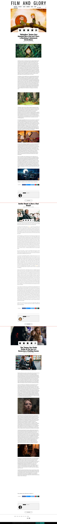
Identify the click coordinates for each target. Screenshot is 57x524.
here (37, 181)
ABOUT (35, 6)
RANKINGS (28, 6)
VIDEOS (32, 6)
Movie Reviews (29, 41)
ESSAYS (24, 6)
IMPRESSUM (16, 8)
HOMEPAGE (15, 6)
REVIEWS (19, 6)
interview (30, 226)
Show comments (28, 200)
